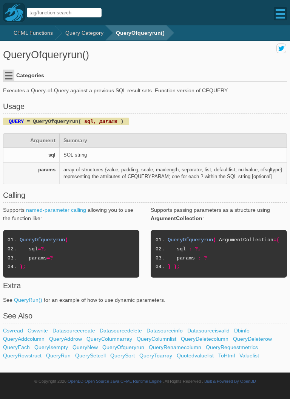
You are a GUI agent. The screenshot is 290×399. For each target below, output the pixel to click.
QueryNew (85, 347)
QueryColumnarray (109, 339)
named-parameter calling (56, 210)
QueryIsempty (51, 347)
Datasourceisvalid (208, 331)
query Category (84, 33)
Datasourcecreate (73, 331)
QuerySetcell (90, 355)
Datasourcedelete (121, 331)
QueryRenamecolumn (175, 347)
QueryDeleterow (252, 339)
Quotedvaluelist (195, 355)
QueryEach (16, 347)
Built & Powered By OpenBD (230, 381)
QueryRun (58, 355)
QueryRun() (28, 300)
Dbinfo (242, 331)
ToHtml (226, 355)
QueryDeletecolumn (204, 339)
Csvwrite (38, 331)
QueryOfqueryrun (123, 347)
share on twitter (281, 48)
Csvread (13, 331)
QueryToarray (155, 355)
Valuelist (249, 355)
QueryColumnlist (156, 339)
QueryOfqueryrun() (140, 33)
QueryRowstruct (22, 355)
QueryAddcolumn (24, 339)
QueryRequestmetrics (232, 347)
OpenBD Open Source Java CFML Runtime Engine (115, 381)
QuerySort (122, 355)
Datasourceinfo (165, 331)
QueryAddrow (65, 339)
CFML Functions (33, 33)
